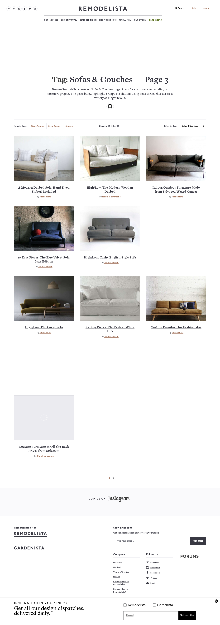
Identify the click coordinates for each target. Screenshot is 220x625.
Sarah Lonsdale (45, 456)
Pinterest (154, 562)
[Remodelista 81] (19, 8)
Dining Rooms (37, 126)
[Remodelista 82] (24, 8)
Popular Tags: (20, 126)
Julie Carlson (45, 267)
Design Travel (69, 20)
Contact (117, 567)
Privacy (116, 577)
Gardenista (155, 20)
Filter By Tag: (170, 126)
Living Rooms (54, 126)
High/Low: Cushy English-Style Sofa (110, 257)
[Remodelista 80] (14, 8)
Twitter (154, 578)
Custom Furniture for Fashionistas (176, 327)
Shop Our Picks (108, 20)
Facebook (155, 573)
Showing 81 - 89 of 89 (109, 126)
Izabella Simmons (111, 197)
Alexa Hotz (45, 197)
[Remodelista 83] (30, 8)
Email (152, 583)
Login (206, 8)
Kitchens (69, 126)
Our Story (140, 20)
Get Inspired (51, 20)
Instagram (155, 567)
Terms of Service (121, 572)
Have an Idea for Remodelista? (120, 590)
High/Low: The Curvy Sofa (44, 327)
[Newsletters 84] (35, 8)
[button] (179, 8)
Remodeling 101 (88, 20)
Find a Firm (125, 20)
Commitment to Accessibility (121, 583)
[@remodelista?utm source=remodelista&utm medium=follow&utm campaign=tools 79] (8, 8)
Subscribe (187, 615)
